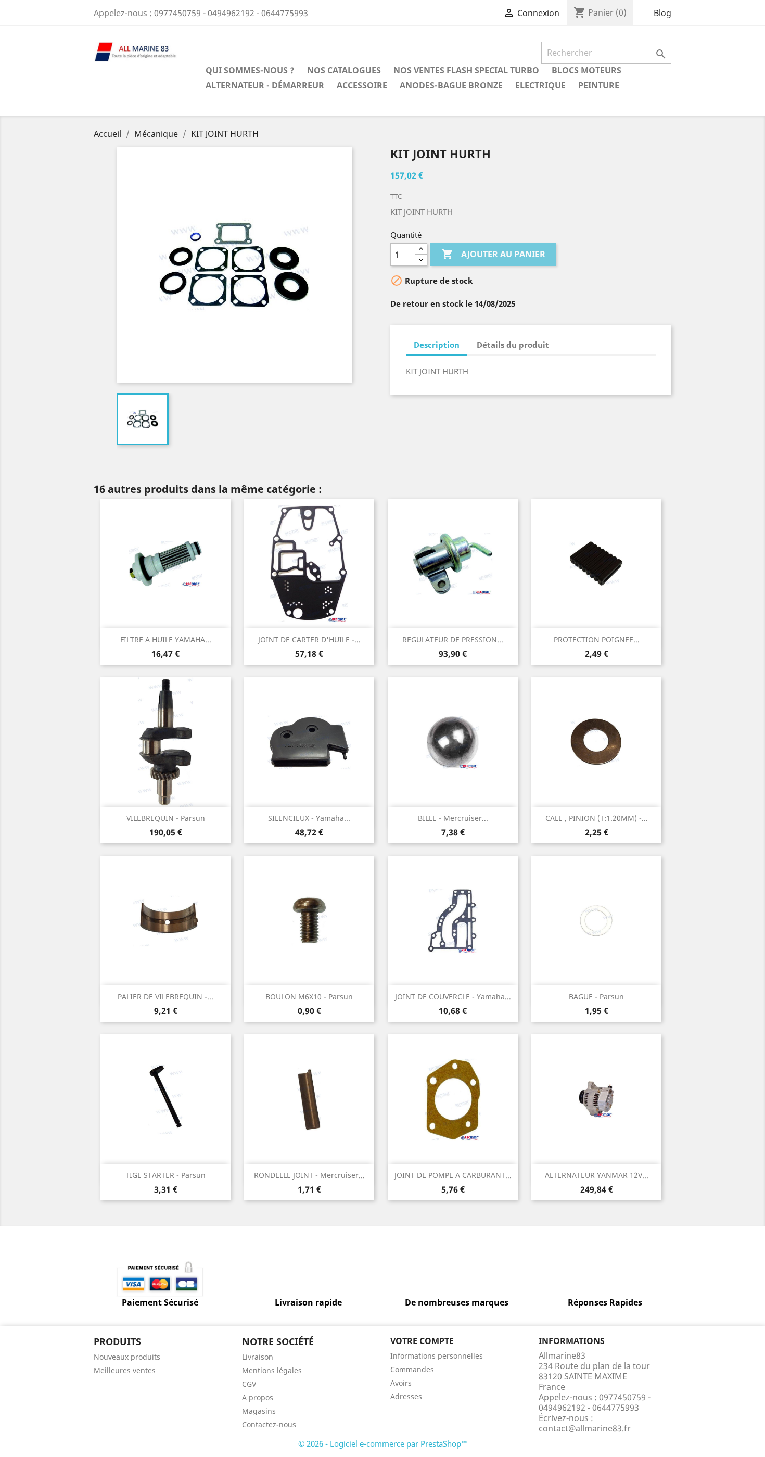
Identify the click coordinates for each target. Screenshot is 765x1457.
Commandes (412, 1369)
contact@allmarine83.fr (585, 1428)
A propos (257, 1397)
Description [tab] (437, 344)
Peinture (598, 85)
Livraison (257, 1357)
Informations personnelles (436, 1356)
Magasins (259, 1411)
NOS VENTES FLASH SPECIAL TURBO (466, 70)
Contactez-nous (269, 1424)
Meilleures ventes (125, 1370)
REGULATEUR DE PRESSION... (452, 639)
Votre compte (422, 1341)
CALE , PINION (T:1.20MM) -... (596, 818)
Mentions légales (272, 1370)
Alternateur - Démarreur (265, 85)
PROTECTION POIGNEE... (597, 639)
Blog (662, 13)
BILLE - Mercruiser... (453, 818)
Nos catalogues (344, 70)
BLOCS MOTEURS (586, 70)
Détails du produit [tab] (513, 344)
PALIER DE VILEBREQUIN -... (165, 997)
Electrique (540, 85)
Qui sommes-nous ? (250, 70)
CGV (249, 1384)
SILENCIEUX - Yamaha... (309, 818)
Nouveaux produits (127, 1357)
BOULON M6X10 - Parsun (309, 997)
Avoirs (401, 1383)
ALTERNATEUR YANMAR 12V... (596, 1175)
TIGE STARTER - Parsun (165, 1175)
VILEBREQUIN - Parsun (165, 818)
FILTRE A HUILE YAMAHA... (165, 639)
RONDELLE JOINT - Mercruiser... (309, 1175)
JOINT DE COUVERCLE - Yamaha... (453, 997)
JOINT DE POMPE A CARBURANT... (453, 1175)
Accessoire (362, 85)
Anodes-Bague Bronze (451, 85)
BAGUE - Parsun (596, 997)
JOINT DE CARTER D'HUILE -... (309, 639)
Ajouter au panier (493, 254)
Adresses (406, 1396)
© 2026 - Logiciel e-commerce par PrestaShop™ (382, 1443)
